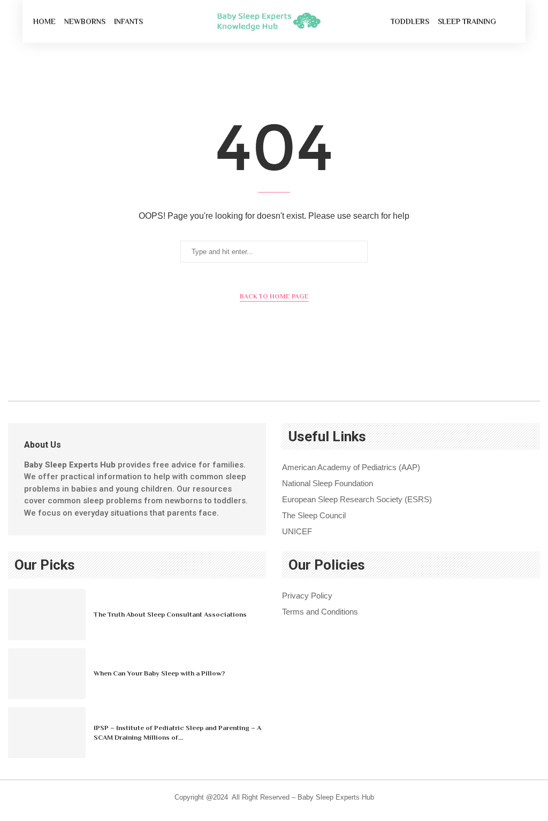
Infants (128, 21)
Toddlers (410, 21)
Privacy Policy (307, 596)
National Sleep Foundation (327, 483)
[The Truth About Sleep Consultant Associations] (47, 614)
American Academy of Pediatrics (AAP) (351, 467)
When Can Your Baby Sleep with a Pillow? (159, 673)
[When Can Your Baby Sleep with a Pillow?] (47, 673)
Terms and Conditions (320, 612)
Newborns (84, 21)
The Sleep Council (314, 515)
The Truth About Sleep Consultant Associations (170, 614)
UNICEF (297, 531)
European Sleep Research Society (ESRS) (357, 499)
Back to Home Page (274, 296)
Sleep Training (467, 21)
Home (44, 21)
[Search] (509, 21)
